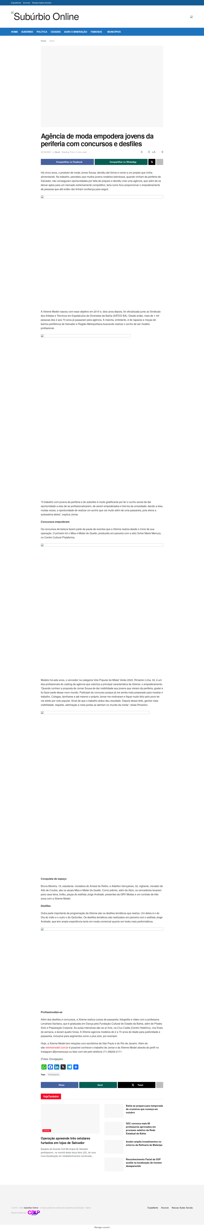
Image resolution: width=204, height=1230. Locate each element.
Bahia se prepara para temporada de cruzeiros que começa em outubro (144, 1109)
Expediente (16, 2)
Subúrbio (27, 31)
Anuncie (26, 2)
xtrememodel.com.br (56, 1047)
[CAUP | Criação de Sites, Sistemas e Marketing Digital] (33, 1212)
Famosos (96, 31)
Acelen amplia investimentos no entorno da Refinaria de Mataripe (144, 1143)
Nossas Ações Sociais (41, 2)
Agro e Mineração (75, 31)
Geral (51, 40)
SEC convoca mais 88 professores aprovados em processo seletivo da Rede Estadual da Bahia (141, 1128)
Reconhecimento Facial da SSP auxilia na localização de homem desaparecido (144, 1162)
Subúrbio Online (31, 1207)
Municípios (114, 31)
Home (14, 31)
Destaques (53, 1074)
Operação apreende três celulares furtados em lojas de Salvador (65, 1140)
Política (42, 31)
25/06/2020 (46, 151)
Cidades (56, 31)
